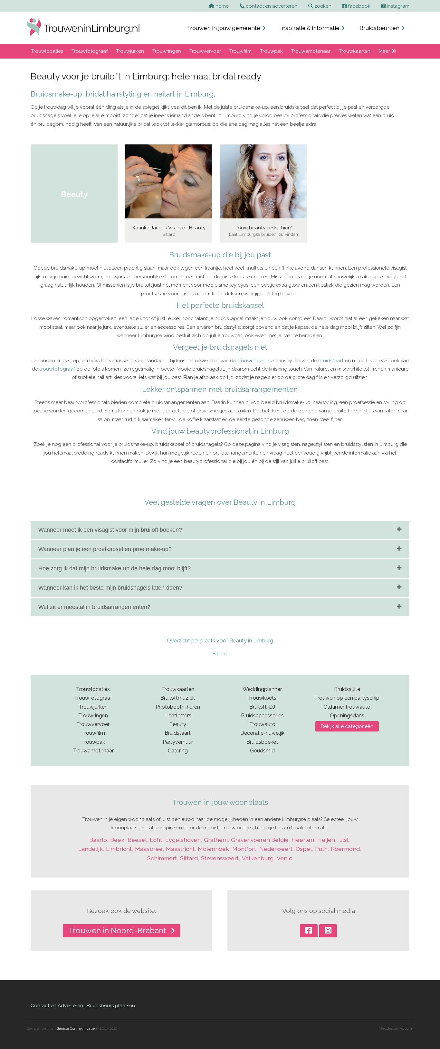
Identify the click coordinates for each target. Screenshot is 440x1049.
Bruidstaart (178, 733)
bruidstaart (331, 360)
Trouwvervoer (205, 51)
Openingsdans (347, 716)
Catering (178, 751)
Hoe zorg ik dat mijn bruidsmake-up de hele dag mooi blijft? (114, 568)
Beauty (177, 724)
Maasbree (149, 848)
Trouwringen (166, 51)
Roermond (345, 848)
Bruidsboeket (262, 742)
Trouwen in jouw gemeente (224, 27)
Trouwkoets (262, 698)
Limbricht (119, 848)
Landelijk (90, 848)
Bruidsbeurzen (380, 27)
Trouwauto (262, 724)
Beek (117, 839)
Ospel (304, 848)
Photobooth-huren (178, 707)
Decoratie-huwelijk (262, 733)
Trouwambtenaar (310, 51)
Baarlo (98, 839)
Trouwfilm (240, 51)
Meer (385, 51)
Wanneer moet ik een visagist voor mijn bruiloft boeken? (110, 530)
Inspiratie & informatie (310, 27)
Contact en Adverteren (57, 1005)
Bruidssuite (347, 689)
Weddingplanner (262, 689)
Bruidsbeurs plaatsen (111, 1005)
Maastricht (180, 848)
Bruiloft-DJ (262, 707)
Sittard (220, 654)
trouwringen (251, 360)
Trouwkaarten (354, 51)
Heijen (326, 839)
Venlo (284, 858)
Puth (321, 848)
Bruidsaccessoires (262, 716)
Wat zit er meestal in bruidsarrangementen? (94, 607)
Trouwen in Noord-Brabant (118, 930)
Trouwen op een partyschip (346, 698)
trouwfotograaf (57, 369)
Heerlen (303, 839)
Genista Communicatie (76, 1028)
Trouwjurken (130, 51)
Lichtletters (177, 716)
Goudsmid (262, 751)
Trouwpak (271, 51)
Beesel (137, 839)
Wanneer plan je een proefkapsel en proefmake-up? (105, 549)
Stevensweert (220, 858)
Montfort (244, 848)
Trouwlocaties (47, 51)
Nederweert (275, 848)
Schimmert (162, 858)
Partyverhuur (178, 742)
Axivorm (406, 1028)
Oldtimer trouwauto (346, 707)
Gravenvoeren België (259, 839)
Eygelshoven (183, 839)
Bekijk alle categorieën (347, 726)
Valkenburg (257, 858)
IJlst (343, 839)
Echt (156, 839)
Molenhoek (213, 848)
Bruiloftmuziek (177, 698)
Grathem (216, 839)
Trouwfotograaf (90, 51)
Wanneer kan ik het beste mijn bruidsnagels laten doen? (110, 587)
